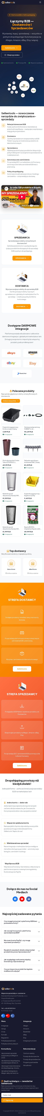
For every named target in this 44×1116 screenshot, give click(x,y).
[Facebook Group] (13, 1016)
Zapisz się (9, 1100)
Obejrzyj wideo (13, 55)
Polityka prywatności (8, 1041)
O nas (3, 1032)
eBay (25, 1035)
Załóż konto (10, 48)
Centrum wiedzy (28, 1053)
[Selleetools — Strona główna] (8, 2)
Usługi (3, 1029)
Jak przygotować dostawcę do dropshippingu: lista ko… (10, 1067)
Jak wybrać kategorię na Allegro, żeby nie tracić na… (10, 1072)
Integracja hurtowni (30, 1041)
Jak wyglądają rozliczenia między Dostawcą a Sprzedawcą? (17, 960)
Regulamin (5, 1038)
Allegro (25, 1026)
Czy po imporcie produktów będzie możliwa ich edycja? (18, 970)
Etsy (24, 1038)
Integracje (4, 1026)
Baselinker (26, 1032)
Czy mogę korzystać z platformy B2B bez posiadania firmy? (20, 922)
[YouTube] (8, 1016)
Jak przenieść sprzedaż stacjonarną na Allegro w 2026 (9, 1055)
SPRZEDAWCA (20, 258)
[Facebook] (3, 1016)
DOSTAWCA (20, 306)
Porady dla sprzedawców (31, 1059)
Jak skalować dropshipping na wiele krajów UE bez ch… (10, 1062)
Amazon (26, 1029)
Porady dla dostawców (31, 1056)
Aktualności (27, 1065)
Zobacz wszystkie (9, 401)
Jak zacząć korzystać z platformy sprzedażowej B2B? (17, 932)
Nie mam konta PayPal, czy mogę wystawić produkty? (17, 941)
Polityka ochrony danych (9, 1044)
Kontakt (4, 1035)
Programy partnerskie (30, 1062)
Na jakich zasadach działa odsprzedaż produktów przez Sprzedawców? (19, 951)
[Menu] (40, 2)
